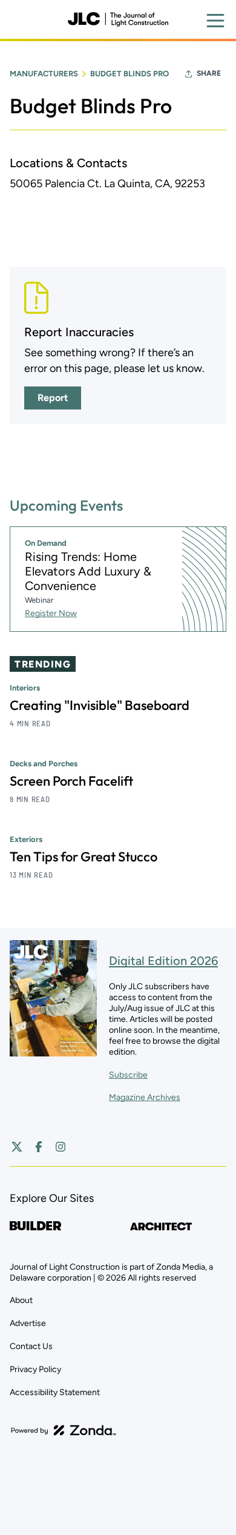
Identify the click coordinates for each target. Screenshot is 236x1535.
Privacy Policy (35, 1369)
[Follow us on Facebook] (38, 1146)
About (21, 1300)
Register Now (51, 613)
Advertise (28, 1323)
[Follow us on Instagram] (60, 1146)
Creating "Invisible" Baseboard (99, 705)
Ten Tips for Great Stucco (83, 856)
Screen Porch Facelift (71, 780)
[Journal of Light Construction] (118, 19)
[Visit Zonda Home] (63, 1430)
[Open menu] (215, 20)
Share (209, 73)
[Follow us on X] (17, 1146)
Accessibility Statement (55, 1392)
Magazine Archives (144, 1097)
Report (53, 397)
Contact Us (31, 1346)
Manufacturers (44, 74)
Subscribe (128, 1075)
